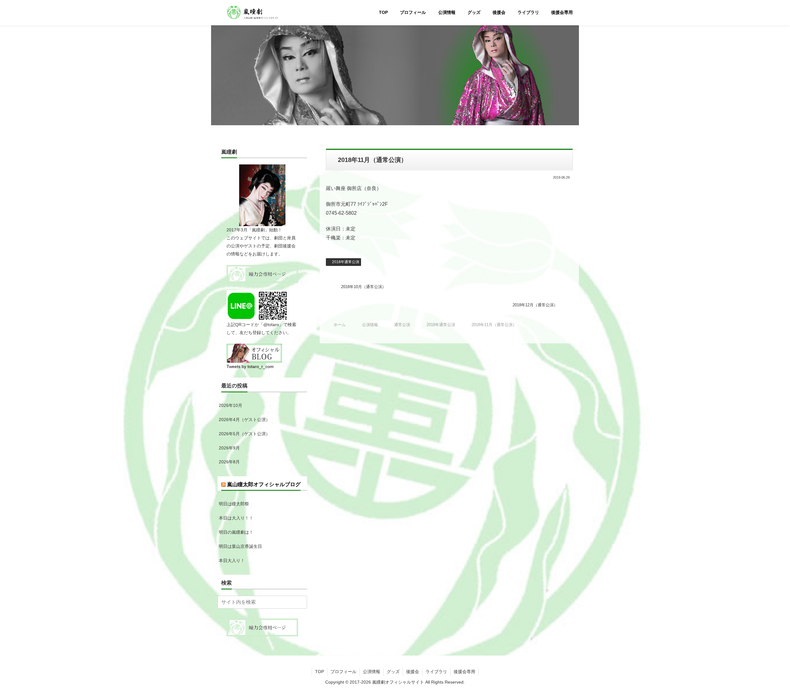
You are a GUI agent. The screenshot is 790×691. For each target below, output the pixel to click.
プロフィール (343, 671)
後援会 (412, 671)
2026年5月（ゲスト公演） (244, 433)
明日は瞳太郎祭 (234, 503)
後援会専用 (464, 671)
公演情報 (371, 671)
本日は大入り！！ (236, 517)
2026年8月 (229, 461)
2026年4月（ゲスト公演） (244, 419)
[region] (395, 72)
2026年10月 (230, 405)
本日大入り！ (232, 560)
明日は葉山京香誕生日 (240, 546)
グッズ (393, 671)
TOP (319, 671)
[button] (301, 602)
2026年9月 (229, 447)
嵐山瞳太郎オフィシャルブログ (264, 484)
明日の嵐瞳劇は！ (236, 532)
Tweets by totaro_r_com (250, 366)
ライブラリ (436, 671)
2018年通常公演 (345, 262)
